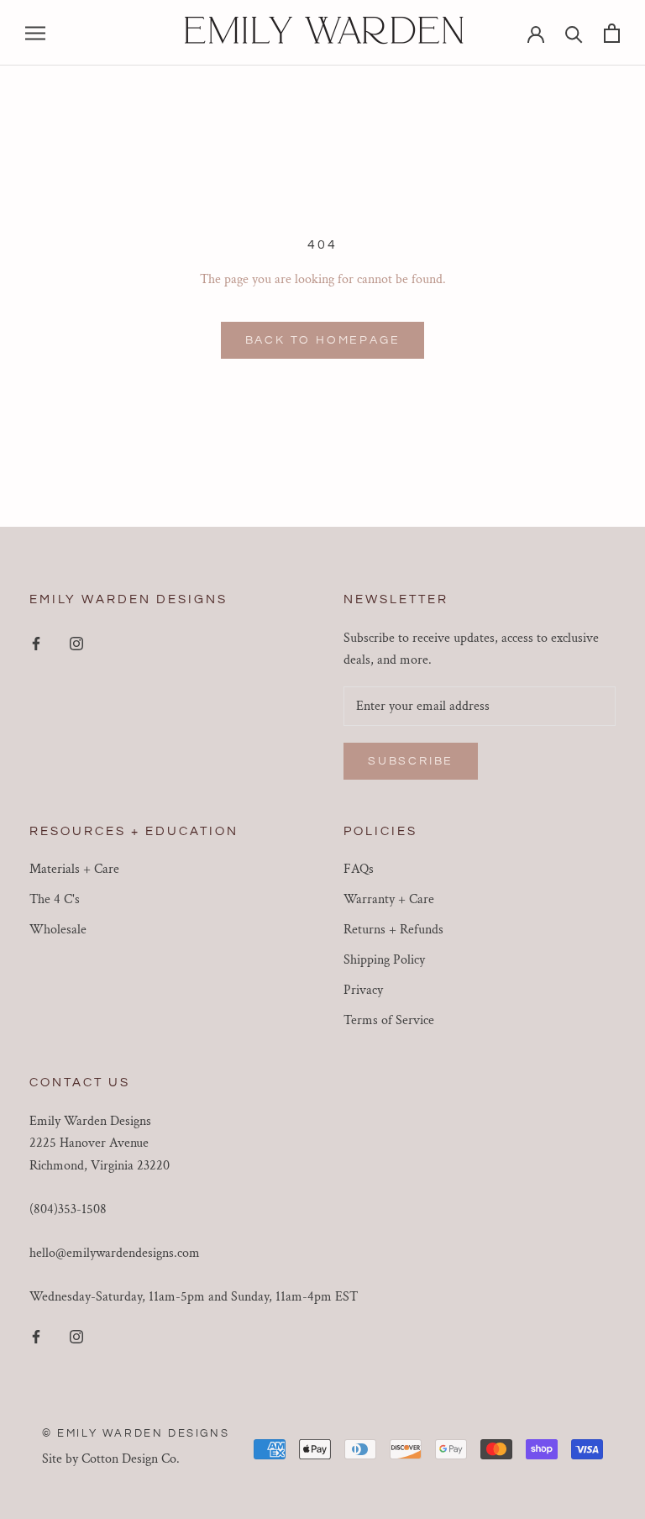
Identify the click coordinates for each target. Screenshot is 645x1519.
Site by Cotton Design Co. (111, 1459)
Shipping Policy (384, 960)
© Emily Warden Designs (135, 1433)
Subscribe (411, 761)
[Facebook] (36, 643)
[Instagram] (76, 643)
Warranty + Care (388, 899)
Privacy (363, 990)
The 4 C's (54, 899)
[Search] (574, 33)
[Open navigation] (35, 32)
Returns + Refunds (393, 929)
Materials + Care (74, 869)
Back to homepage (323, 340)
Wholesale (58, 929)
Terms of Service (388, 1020)
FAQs (358, 869)
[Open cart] (612, 33)
